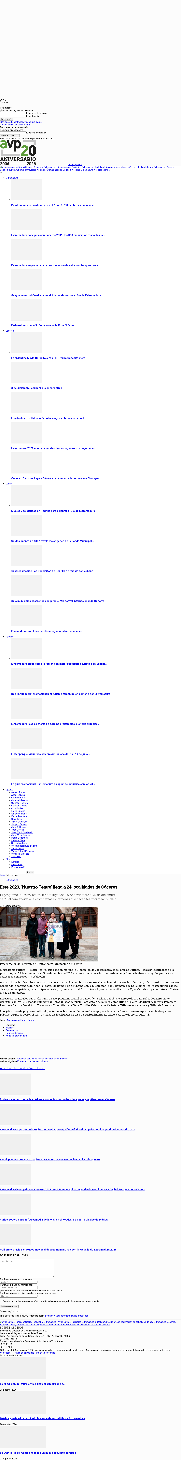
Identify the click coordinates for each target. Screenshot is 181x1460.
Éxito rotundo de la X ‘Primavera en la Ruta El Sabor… (43, 325)
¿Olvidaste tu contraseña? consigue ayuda (21, 122)
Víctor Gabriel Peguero (22, 851)
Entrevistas (16, 864)
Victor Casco (17, 848)
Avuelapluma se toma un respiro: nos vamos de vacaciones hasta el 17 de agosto (50, 1159)
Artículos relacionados (14, 1068)
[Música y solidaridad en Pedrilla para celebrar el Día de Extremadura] (26, 505)
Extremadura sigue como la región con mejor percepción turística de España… (59, 663)
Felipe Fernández (20, 816)
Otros (8, 859)
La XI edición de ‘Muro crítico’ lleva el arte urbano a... (32, 1384)
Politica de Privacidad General (15, 124)
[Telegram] (55, 1045)
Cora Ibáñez (17, 808)
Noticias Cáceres (14, 1033)
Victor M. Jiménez (20, 853)
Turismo (10, 636)
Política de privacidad (23, 1352)
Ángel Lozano (18, 795)
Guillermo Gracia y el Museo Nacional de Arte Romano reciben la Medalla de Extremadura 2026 (58, 1249)
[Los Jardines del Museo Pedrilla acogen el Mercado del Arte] (26, 412)
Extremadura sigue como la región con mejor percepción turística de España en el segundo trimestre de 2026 (67, 1129)
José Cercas (17, 829)
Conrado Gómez (19, 805)
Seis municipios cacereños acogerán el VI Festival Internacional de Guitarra (57, 601)
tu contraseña (32, 116)
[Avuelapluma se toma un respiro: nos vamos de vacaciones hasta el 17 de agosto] (15, 1154)
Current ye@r (7, 1311)
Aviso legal (5, 1352)
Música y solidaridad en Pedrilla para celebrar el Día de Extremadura (53, 510)
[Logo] (90, 170)
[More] (66, 1045)
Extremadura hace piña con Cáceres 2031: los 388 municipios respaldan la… (58, 235)
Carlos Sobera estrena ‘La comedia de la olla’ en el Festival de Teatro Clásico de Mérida (54, 1219)
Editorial (15, 862)
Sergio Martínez (19, 843)
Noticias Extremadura (16, 1035)
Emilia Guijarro (18, 811)
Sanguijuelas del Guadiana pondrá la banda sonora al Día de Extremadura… (57, 295)
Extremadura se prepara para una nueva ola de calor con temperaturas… (55, 265)
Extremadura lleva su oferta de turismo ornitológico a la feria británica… (55, 723)
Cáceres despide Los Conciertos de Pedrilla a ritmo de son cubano (52, 571)
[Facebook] (4, 1045)
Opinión (9, 789)
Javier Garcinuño (19, 821)
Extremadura (12, 178)
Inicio (2, 875)
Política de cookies (45, 1352)
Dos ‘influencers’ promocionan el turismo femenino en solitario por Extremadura (60, 694)
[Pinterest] (25, 1045)
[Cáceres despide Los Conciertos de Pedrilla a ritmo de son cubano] (26, 565)
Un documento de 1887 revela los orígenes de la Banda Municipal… (52, 541)
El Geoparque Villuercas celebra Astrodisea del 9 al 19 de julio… (50, 754)
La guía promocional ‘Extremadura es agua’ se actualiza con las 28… (53, 784)
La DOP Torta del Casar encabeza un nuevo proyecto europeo (38, 1452)
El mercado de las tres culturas (32, 1061)
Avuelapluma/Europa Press (20, 1020)
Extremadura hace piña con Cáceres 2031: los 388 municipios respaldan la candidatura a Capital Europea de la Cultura (72, 1189)
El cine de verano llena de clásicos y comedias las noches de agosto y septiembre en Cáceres (57, 1099)
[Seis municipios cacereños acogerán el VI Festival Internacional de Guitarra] (26, 595)
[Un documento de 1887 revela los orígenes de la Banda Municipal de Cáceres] (26, 535)
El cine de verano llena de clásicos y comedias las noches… (47, 631)
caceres (10, 1027)
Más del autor (36, 1068)
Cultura (9, 483)
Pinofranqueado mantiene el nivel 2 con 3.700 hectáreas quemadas (52, 205)
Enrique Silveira (19, 813)
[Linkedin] (35, 1045)
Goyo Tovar (16, 819)
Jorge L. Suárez (19, 824)
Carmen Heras (18, 797)
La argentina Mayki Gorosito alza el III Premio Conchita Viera (48, 358)
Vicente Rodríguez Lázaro (24, 845)
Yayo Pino (16, 856)
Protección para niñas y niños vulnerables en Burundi (41, 1058)
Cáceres (10, 330)
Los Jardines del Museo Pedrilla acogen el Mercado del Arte (48, 418)
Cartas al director (19, 800)
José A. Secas (18, 827)
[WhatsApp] (45, 1045)
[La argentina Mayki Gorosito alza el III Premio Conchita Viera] (26, 352)
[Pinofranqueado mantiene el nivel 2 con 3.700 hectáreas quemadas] (26, 199)
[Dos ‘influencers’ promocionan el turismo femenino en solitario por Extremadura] (26, 688)
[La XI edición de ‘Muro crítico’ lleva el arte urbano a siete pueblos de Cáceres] (23, 1378)
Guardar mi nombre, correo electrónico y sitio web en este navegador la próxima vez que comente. (51, 1301)
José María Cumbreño (22, 832)
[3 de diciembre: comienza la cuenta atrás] (26, 382)
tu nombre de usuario (36, 113)
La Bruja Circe (18, 840)
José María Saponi (20, 835)
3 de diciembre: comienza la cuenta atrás (36, 388)
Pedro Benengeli (19, 837)
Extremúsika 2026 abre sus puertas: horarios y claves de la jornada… (53, 448)
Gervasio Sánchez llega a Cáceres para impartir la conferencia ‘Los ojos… (56, 478)
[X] (15, 1045)
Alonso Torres (18, 792)
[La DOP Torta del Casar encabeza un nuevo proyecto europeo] (23, 1447)
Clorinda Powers (19, 803)
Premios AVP (18, 867)
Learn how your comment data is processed (67, 1315)
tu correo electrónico (36, 132)
